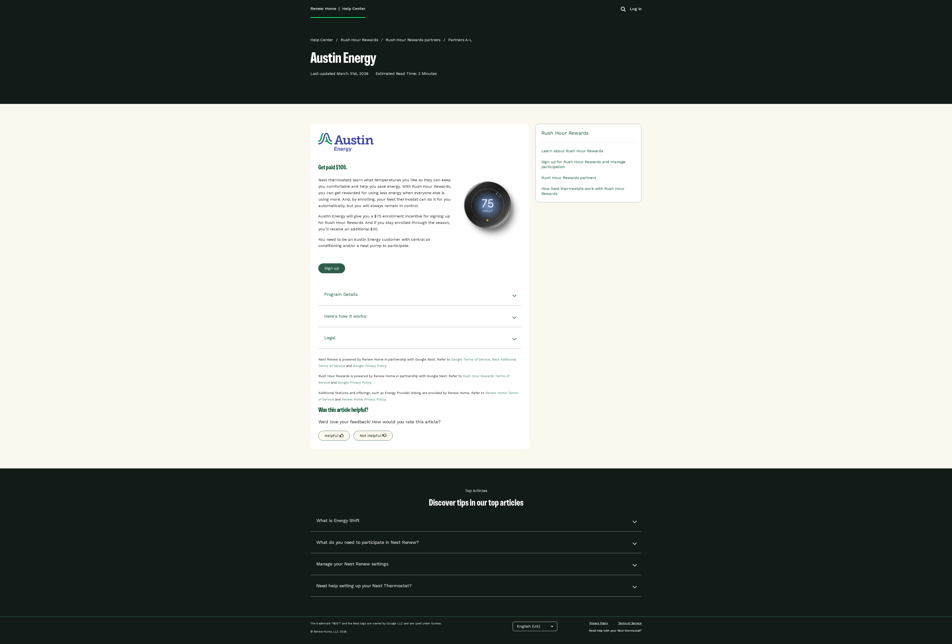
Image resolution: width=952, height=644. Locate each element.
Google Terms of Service (470, 359)
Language (506, 626)
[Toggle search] (623, 9)
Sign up (332, 268)
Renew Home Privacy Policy (364, 399)
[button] (419, 294)
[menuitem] (634, 8)
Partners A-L (460, 39)
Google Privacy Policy (369, 366)
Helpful (332, 435)
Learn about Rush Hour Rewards (572, 151)
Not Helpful (371, 435)
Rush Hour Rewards (359, 39)
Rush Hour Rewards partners (413, 39)
